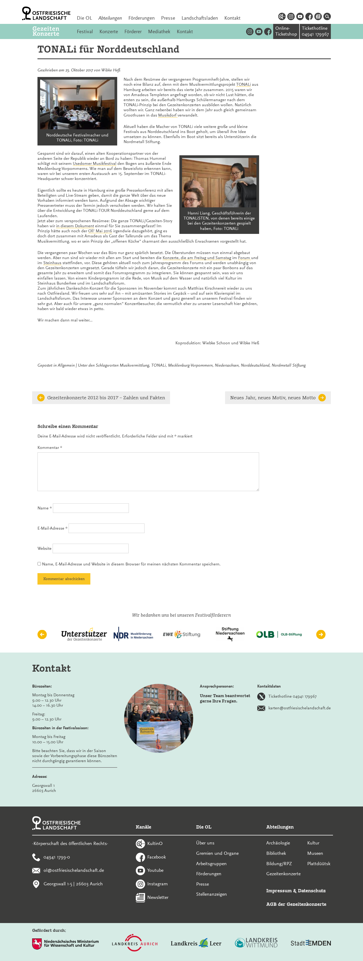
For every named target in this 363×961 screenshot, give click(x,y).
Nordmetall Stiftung (289, 365)
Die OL (84, 18)
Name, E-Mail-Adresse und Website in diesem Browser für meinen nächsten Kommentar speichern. (131, 564)
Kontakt (232, 18)
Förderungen (141, 18)
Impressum (279, 890)
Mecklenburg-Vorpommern (190, 365)
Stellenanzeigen (211, 894)
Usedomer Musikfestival (94, 163)
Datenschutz (312, 890)
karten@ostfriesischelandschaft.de (299, 708)
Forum (244, 257)
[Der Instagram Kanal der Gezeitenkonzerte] (250, 31)
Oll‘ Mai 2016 (100, 231)
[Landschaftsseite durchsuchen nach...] (327, 17)
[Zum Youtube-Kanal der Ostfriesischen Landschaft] (300, 17)
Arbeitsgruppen (211, 863)
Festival (85, 32)
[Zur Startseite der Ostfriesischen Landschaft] (46, 13)
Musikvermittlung (134, 365)
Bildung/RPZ (279, 863)
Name (44, 508)
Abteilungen (110, 18)
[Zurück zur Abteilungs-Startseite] (51, 31)
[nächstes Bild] (321, 634)
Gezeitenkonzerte (283, 873)
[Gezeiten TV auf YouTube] (259, 31)
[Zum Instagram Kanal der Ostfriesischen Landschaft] (291, 17)
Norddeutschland (255, 365)
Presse (168, 18)
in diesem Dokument (75, 226)
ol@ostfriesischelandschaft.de (74, 870)
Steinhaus (52, 262)
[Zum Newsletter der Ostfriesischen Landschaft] (318, 17)
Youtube (155, 870)
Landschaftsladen (200, 18)
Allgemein (66, 365)
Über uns (205, 843)
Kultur (313, 843)
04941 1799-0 (57, 856)
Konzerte (108, 32)
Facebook (156, 856)
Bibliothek (276, 853)
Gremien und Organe (217, 853)
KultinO (155, 843)
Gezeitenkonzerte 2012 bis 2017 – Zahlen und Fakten (106, 397)
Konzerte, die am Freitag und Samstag (197, 257)
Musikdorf (168, 115)
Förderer (133, 32)
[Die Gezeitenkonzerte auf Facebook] (268, 31)
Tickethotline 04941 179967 (292, 696)
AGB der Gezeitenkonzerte (296, 904)
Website (44, 548)
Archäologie (278, 843)
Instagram (157, 883)
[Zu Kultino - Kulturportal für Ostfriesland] (282, 17)
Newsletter (157, 897)
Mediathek (159, 32)
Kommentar (49, 447)
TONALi (243, 84)
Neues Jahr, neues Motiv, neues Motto (273, 397)
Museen (315, 853)
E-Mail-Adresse (52, 528)
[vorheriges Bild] (42, 634)
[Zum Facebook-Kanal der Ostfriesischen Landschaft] (309, 17)
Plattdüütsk (318, 863)
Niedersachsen (227, 365)
